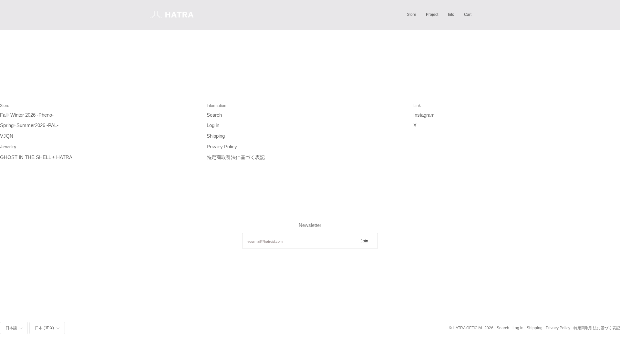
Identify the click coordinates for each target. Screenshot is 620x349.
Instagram (424, 115)
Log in (213, 125)
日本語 (11, 328)
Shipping (216, 136)
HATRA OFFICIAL (468, 328)
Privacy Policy (222, 146)
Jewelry (8, 146)
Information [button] (216, 105)
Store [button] (4, 105)
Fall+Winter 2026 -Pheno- (27, 115)
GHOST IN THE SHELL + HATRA (36, 157)
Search (214, 115)
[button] (411, 14)
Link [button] (417, 105)
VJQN (6, 136)
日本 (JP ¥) (44, 328)
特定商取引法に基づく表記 (236, 157)
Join (364, 240)
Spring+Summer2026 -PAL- (29, 125)
